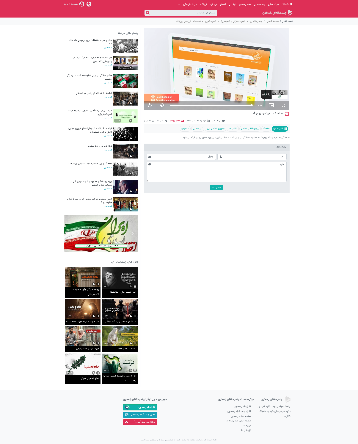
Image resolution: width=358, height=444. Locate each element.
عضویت (74, 4)
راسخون (285, 4)
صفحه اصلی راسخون (240, 416)
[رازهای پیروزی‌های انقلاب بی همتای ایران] (101, 233)
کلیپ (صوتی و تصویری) (233, 21)
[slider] (211, 105)
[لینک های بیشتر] (179, 4)
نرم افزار (213, 4)
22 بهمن (185, 128)
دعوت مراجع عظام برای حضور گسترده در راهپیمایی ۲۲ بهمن (92, 59)
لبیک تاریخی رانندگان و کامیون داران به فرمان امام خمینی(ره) (90, 112)
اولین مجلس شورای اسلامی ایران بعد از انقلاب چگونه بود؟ (89, 200)
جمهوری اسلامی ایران (215, 128)
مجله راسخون (245, 4)
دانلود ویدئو (175, 121)
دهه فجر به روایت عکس (100, 146)
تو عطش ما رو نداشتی (125, 349)
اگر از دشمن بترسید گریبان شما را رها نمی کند (119, 378)
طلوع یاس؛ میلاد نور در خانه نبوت (82, 322)
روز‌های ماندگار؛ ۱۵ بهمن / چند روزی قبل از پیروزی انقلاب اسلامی (91, 183)
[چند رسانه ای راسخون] (277, 13)
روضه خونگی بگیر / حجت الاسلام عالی (86, 292)
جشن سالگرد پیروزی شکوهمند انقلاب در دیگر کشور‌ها (89, 77)
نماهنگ (266, 128)
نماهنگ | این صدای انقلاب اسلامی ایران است (89, 164)
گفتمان (223, 4)
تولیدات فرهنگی (190, 4)
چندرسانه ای (259, 4)
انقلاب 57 (233, 128)
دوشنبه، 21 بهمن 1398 (196, 121)
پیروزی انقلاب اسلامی (250, 128)
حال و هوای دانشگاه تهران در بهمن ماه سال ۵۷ (90, 42)
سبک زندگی (273, 4)
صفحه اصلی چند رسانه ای (238, 421)
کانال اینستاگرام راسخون (239, 411)
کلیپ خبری (210, 21)
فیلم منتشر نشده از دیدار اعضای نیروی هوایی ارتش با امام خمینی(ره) (90, 130)
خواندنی (232, 4)
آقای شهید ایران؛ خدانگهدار (123, 292)
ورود (66, 4)
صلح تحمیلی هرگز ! (89, 378)
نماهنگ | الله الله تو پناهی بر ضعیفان (94, 93)
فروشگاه (203, 4)
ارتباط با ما (246, 430)
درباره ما (247, 426)
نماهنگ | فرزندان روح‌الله (188, 21)
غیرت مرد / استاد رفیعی (87, 349)
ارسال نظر (217, 121)
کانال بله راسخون (242, 407)
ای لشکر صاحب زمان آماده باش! (120, 322)
